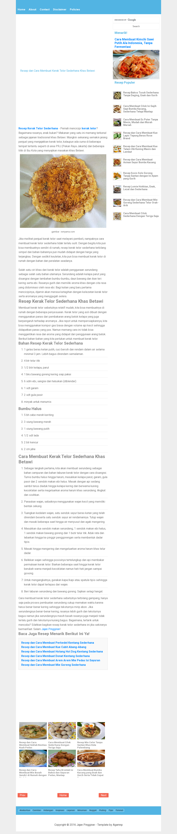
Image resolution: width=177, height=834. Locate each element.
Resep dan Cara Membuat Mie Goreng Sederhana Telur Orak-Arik (141, 202)
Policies (75, 9)
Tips (111, 810)
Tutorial (119, 810)
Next (103, 795)
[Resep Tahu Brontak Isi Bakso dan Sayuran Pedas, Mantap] (62, 758)
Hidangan (48, 810)
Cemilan (37, 810)
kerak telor (89, 128)
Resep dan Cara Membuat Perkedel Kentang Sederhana (57, 642)
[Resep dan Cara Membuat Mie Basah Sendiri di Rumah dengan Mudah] (33, 758)
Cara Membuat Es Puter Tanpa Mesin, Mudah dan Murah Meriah (140, 122)
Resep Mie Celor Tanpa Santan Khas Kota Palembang (90, 745)
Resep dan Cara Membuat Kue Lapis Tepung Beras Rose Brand (140, 135)
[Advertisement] (63, 41)
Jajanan (71, 810)
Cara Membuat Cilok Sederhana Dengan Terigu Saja (59, 745)
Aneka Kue (25, 810)
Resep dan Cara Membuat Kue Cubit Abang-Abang (53, 647)
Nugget (93, 810)
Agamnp (118, 824)
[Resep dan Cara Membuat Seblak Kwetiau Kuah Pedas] (33, 730)
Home (21, 9)
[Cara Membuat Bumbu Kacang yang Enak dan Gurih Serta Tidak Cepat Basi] (91, 758)
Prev (22, 795)
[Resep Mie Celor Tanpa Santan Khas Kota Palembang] (91, 730)
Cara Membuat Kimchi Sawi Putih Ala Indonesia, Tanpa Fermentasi (134, 43)
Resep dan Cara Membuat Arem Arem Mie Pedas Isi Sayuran (60, 660)
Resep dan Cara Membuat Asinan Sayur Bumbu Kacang (139, 161)
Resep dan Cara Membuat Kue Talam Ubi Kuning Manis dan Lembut (140, 149)
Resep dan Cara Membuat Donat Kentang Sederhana (55, 656)
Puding (102, 810)
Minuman (82, 810)
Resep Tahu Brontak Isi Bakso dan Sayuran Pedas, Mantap (60, 772)
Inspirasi (60, 810)
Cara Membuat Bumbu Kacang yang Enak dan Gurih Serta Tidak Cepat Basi (90, 774)
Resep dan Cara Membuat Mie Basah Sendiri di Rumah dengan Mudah (33, 774)
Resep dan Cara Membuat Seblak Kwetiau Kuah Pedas (33, 745)
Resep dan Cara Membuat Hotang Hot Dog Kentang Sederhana (62, 651)
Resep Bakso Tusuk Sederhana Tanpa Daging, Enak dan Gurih (141, 94)
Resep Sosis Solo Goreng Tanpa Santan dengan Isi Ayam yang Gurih (140, 176)
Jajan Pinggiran (50, 629)
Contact (45, 9)
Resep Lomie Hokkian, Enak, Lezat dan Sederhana (139, 188)
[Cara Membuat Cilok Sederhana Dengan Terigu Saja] (62, 730)
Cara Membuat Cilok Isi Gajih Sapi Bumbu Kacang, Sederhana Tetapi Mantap (139, 109)
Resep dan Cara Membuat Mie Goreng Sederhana (53, 664)
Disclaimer (59, 9)
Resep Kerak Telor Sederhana (38, 128)
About (32, 9)
